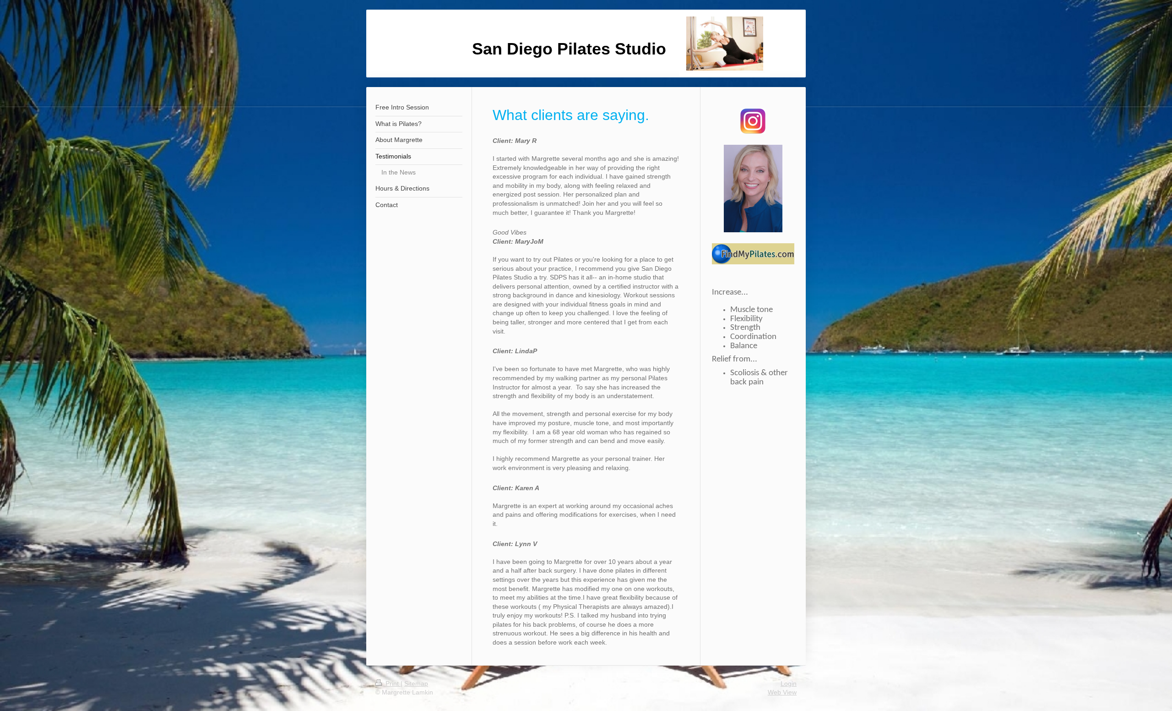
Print (392, 683)
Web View (782, 692)
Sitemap (416, 683)
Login (789, 683)
